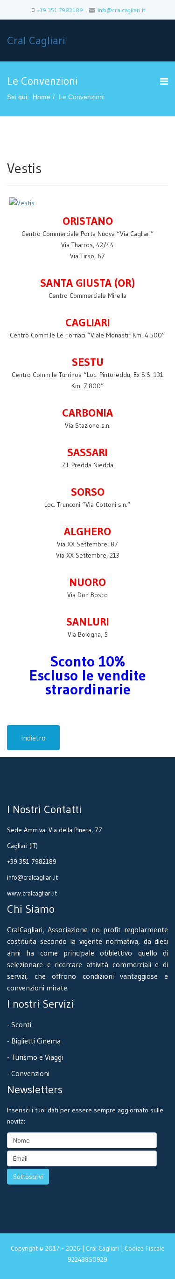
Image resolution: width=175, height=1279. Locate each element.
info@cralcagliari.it (121, 10)
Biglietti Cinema (36, 1040)
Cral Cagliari (36, 40)
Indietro (33, 737)
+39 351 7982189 (60, 10)
